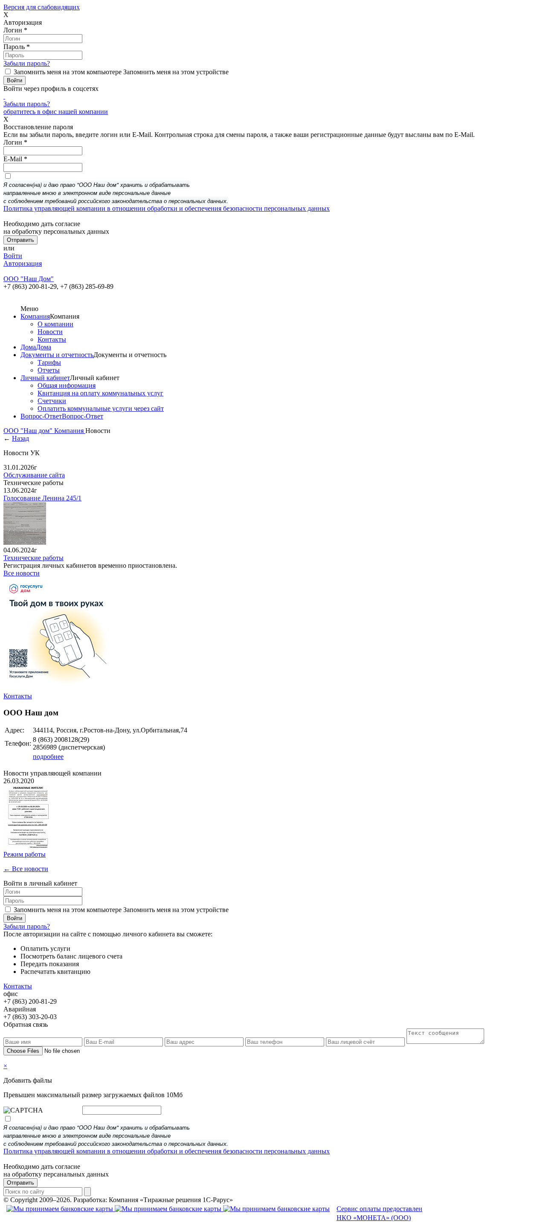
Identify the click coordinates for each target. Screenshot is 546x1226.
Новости (50, 331)
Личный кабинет (45, 377)
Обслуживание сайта (34, 475)
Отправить (20, 1183)
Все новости (21, 573)
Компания (35, 316)
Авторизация (22, 263)
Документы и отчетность (56, 354)
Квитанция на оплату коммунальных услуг (100, 393)
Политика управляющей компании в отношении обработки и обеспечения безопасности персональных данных (166, 208)
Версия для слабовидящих (41, 7)
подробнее (48, 756)
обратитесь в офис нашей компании (55, 111)
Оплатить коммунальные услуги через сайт (101, 408)
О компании (55, 324)
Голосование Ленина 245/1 (42, 498)
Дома (28, 347)
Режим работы (24, 854)
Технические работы (33, 557)
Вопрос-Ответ (41, 416)
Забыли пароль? (26, 63)
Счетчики (52, 400)
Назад (20, 438)
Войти (12, 255)
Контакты (52, 339)
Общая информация (67, 385)
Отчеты (49, 370)
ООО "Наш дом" (28, 430)
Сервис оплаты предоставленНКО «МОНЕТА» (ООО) (379, 1213)
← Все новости (25, 868)
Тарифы (49, 362)
